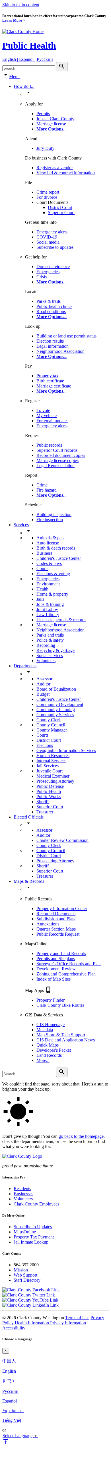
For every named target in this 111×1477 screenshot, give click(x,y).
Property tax (47, 375)
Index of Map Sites (53, 979)
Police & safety (50, 640)
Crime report (47, 192)
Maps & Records (29, 881)
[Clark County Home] (23, 31)
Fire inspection (49, 519)
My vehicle (46, 415)
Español (9, 1401)
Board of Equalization (56, 689)
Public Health (29, 45)
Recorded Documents (55, 913)
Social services (49, 655)
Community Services (55, 714)
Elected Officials (29, 817)
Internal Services (51, 760)
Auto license (47, 542)
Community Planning (55, 709)
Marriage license (51, 123)
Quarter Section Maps (56, 929)
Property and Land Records (61, 953)
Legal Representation (55, 465)
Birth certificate (50, 380)
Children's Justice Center (58, 558)
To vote (43, 410)
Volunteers (46, 660)
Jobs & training (50, 604)
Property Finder (50, 1000)
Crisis (41, 276)
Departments (25, 665)
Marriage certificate (53, 386)
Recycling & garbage (55, 650)
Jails (40, 599)
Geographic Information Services (66, 750)
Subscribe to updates (54, 247)
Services (21, 524)
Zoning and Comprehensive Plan (66, 973)
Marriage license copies (57, 460)
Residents (22, 1188)
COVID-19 (46, 237)
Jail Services (47, 765)
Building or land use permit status (66, 335)
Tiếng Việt (11, 1420)
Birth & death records (55, 548)
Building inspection (53, 514)
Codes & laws (49, 563)
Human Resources (52, 755)
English (9, 1371)
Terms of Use (77, 1317)
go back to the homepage (81, 1136)
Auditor (43, 683)
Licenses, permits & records (61, 619)
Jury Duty (45, 148)
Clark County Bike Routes (60, 1005)
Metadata (44, 1029)
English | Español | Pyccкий (27, 59)
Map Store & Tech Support (60, 1034)
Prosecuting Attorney (55, 781)
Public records (49, 445)
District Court (60, 207)
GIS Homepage (50, 1024)
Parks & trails (48, 301)
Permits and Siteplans (55, 958)
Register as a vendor (54, 167)
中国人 (9, 1360)
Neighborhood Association (60, 351)
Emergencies (47, 271)
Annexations (47, 923)
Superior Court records (56, 450)
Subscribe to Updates (33, 1226)
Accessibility (13, 1327)
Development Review (56, 968)
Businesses (23, 1193)
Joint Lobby (47, 609)
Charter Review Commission (62, 840)
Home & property (52, 594)
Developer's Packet (53, 1050)
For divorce (46, 197)
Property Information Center (61, 908)
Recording (45, 645)
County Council (50, 724)
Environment (48, 583)
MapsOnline (25, 1231)
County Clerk (48, 719)
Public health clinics (54, 306)
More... (43, 1060)
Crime (42, 484)
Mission (21, 1269)
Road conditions (51, 311)
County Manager (51, 730)
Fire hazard (46, 490)
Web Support (25, 1275)
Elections (44, 745)
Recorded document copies (60, 455)
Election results (50, 341)
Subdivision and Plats (55, 918)
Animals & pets (50, 537)
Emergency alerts (51, 231)
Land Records (49, 1055)
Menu (14, 76)
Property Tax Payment (34, 1236)
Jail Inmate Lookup (31, 1242)
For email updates (52, 420)
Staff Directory (27, 1280)
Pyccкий (10, 1391)
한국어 (9, 1381)
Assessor (44, 678)
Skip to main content (20, 4)
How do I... (24, 86)
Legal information (52, 346)
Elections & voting (53, 573)
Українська (13, 1410)
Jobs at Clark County (55, 118)
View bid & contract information (65, 172)
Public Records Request (57, 934)
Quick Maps (47, 1045)
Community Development (59, 704)
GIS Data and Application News (65, 1039)
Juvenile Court (49, 770)
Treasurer (44, 811)
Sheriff (42, 801)
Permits (43, 113)
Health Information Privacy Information (50, 1322)
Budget (43, 694)
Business (44, 553)
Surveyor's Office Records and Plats (68, 963)
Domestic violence (53, 266)
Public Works (48, 796)
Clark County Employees (36, 1204)
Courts (42, 568)
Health (42, 589)
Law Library (47, 614)
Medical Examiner (52, 776)
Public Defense (50, 786)
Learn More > (13, 20)
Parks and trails (50, 635)
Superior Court (61, 212)
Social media (47, 242)
